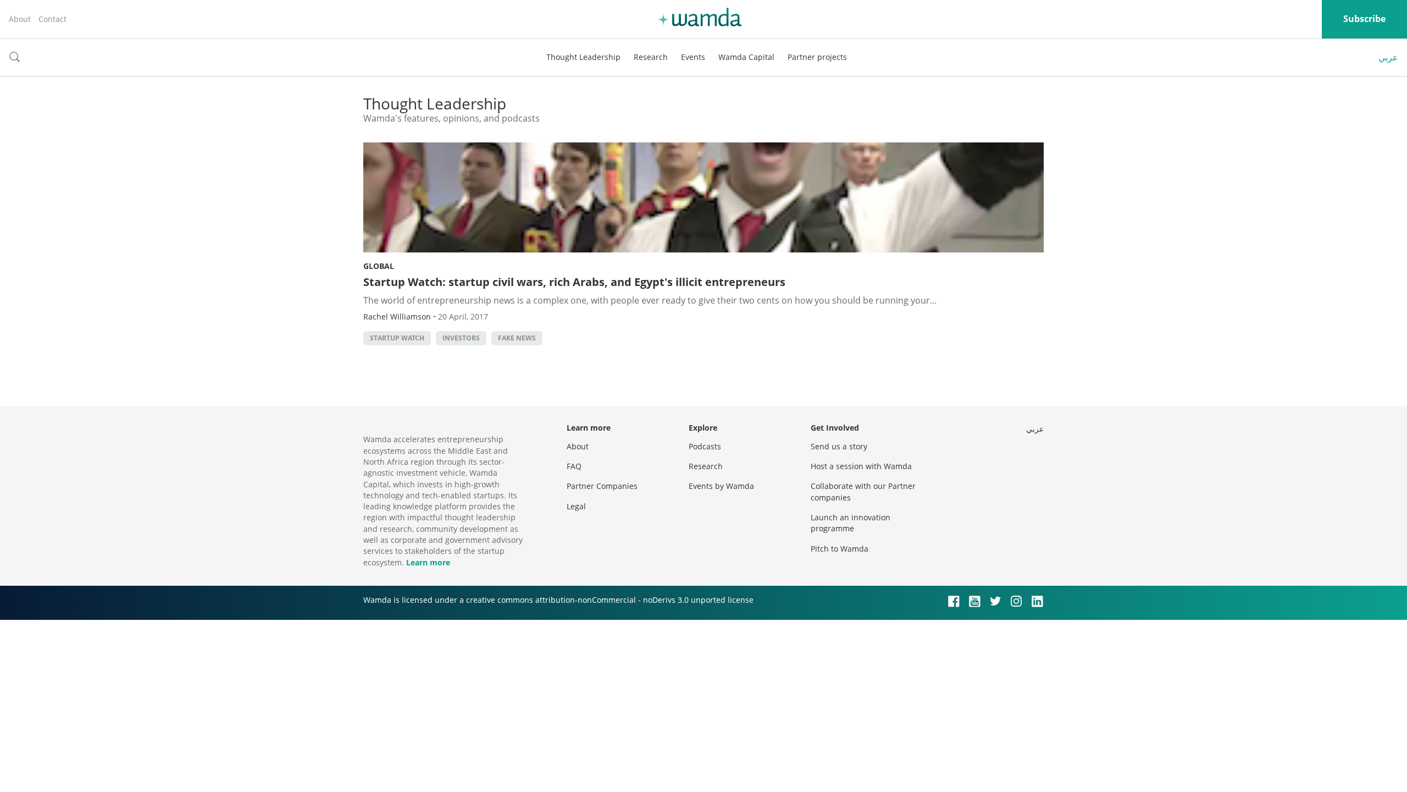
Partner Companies (602, 486)
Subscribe (1364, 19)
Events (693, 57)
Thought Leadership (583, 57)
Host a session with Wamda (861, 466)
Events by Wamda (721, 486)
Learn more (428, 562)
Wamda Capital (746, 57)
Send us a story (839, 446)
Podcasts (705, 446)
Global (378, 266)
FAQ (574, 466)
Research (651, 57)
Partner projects (817, 57)
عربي (1388, 57)
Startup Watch (397, 338)
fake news (517, 338)
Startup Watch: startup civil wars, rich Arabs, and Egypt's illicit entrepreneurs (574, 281)
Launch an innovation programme (850, 523)
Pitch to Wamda (839, 548)
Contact (52, 19)
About (20, 19)
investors (461, 338)
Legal (576, 506)
